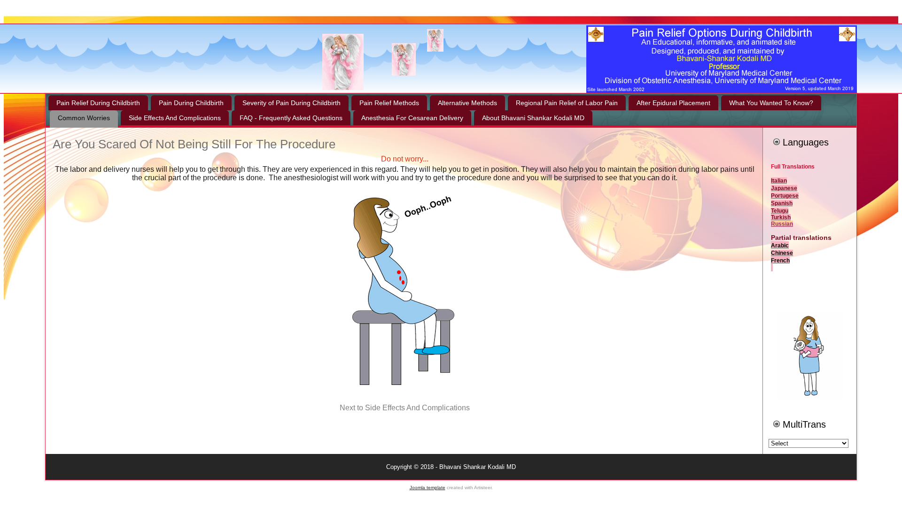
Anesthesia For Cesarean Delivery (412, 118)
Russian (782, 224)
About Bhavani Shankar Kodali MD (533, 118)
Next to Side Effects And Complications (405, 408)
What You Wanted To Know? (771, 103)
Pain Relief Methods (389, 103)
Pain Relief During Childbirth (98, 103)
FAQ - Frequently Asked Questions (291, 118)
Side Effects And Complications (175, 118)
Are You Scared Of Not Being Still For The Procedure (194, 144)
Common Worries (84, 118)
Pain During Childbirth (191, 103)
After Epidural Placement (673, 103)
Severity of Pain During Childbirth (291, 103)
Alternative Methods (467, 103)
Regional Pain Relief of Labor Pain (567, 103)
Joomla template (427, 487)
